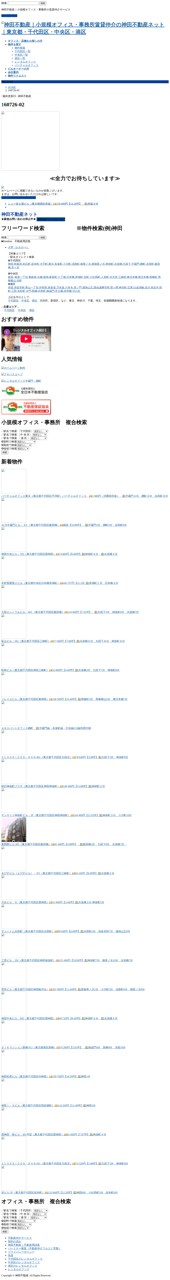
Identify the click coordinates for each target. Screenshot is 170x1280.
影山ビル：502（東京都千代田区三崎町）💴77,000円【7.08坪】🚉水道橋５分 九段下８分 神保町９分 (63, 641)
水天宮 (114, 277)
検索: (4, 3)
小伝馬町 (95, 277)
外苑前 (43, 287)
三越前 (122, 277)
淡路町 (76, 264)
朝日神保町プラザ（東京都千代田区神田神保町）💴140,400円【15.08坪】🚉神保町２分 (53, 786)
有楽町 (58, 264)
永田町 (150, 264)
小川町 (67, 264)
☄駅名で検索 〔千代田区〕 (17, 431)
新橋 (34, 291)
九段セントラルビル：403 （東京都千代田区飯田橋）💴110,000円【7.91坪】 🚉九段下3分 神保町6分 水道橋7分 (70, 612)
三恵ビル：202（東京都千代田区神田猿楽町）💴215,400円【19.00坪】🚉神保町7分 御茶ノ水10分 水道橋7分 (67, 960)
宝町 (86, 277)
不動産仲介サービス (20, 1238)
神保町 (110, 264)
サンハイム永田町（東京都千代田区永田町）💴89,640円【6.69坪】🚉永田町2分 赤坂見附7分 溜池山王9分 (65, 931)
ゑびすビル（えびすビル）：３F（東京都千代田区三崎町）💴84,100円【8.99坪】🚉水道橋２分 (57, 873)
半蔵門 (135, 264)
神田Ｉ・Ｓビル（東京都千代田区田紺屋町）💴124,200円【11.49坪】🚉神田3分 (48, 1105)
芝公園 (59, 291)
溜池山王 (87, 287)
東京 (51, 264)
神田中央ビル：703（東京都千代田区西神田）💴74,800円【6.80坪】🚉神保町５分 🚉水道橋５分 (59, 554)
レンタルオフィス (25, 61)
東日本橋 (132, 277)
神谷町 (123, 287)
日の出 (76, 291)
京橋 (39, 277)
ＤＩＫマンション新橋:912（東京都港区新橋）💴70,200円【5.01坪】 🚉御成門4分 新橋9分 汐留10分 (63, 1047)
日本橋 (70, 277)
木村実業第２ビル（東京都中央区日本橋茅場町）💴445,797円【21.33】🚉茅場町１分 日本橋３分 (59, 583)
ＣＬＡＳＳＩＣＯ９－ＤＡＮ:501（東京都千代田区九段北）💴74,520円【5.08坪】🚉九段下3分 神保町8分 (64, 1163)
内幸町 (42, 291)
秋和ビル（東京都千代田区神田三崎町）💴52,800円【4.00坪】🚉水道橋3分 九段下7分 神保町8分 (60, 670)
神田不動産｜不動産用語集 (24, 1245)
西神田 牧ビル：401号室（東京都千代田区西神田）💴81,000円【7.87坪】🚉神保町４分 (53, 1134)
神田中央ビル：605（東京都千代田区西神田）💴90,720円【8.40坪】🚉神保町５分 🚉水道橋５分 (59, 1018)
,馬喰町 (153, 277)
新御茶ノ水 (98, 264)
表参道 (52, 287)
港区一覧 (20, 58)
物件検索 (20, 47)
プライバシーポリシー (21, 1251)
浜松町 (21, 291)
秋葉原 (18, 264)
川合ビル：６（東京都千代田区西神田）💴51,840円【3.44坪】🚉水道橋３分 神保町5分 (52, 902)
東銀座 (33, 277)
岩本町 (35, 264)
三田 (14, 291)
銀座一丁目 (21, 277)
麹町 (142, 264)
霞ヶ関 (114, 287)
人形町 (105, 277)
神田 (10, 264)
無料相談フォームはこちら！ (18, 197)
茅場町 (79, 277)
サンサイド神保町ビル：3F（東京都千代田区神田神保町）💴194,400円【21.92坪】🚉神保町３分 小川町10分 (66, 815)
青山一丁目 (32, 287)
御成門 (50, 291)
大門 (28, 291)
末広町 (27, 264)
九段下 (127, 264)
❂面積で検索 (9, 445)
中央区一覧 (21, 54)
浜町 (19, 280)
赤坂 (10, 287)
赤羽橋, (68, 291)
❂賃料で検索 (9, 441)
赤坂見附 (19, 287)
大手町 (44, 264)
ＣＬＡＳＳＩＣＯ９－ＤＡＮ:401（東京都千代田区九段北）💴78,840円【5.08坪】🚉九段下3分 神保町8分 (64, 757)
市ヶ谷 (15, 267)
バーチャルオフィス (27, 65)
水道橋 (118, 264)
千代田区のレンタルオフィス (25, 1258)
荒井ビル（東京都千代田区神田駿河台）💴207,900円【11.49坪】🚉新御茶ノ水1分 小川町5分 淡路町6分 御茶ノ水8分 (73, 989)
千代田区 (13, 300)
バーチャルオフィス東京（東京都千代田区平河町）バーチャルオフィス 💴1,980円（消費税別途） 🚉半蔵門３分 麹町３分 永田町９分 (84, 496)
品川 (147, 287)
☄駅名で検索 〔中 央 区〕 (16, 434)
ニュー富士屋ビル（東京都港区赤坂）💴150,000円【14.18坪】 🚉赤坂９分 (53, 203)
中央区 (25, 300)
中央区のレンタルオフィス (24, 1262)
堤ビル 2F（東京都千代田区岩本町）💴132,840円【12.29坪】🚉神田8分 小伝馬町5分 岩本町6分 (59, 1192)
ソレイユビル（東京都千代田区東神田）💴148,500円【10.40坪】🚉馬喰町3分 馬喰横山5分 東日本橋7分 (64, 699)
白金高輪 (138, 287)
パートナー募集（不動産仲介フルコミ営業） (34, 1248)
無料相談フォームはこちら (51, 219)
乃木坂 (60, 287)
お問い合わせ (9, 15)
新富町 (53, 277)
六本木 (69, 287)
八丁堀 (62, 277)
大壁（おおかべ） (18, 247)
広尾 (130, 287)
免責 (10, 1255)
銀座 (10, 277)
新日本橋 (143, 277)
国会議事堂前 (102, 287)
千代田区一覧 (23, 51)
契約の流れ (14, 1241)
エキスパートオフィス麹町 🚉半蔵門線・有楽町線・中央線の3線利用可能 (46, 728)
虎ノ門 (78, 287)
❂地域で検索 (9, 448)
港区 (34, 300)
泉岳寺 (155, 287)
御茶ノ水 (85, 264)
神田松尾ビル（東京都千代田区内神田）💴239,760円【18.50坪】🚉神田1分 (45, 1076)
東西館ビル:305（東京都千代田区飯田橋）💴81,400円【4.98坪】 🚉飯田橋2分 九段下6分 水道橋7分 (64, 844)
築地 (45, 277)
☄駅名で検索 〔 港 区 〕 (15, 438)
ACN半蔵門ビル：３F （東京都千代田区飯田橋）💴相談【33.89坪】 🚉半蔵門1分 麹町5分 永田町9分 (64, 525)
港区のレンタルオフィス (22, 1265)
